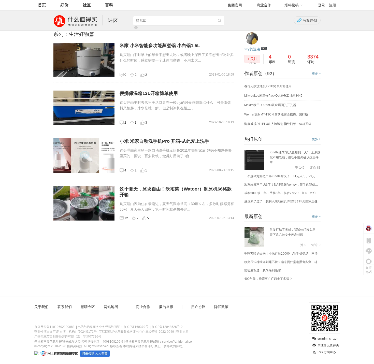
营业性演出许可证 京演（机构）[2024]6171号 (65, 331)
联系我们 (64, 307)
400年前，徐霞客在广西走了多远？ (268, 279)
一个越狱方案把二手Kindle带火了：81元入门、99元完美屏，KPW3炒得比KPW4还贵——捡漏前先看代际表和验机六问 (282, 176)
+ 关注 (252, 59)
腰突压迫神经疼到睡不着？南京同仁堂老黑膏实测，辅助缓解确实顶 (282, 262)
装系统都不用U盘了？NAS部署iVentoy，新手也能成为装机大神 (282, 184)
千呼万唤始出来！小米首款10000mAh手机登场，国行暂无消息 (282, 253)
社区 (87, 5)
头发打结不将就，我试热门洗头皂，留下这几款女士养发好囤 (294, 232)
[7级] (264, 49)
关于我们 (41, 307)
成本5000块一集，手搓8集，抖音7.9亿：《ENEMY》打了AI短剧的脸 (282, 193)
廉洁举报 (166, 307)
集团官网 (235, 5)
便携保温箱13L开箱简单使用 (149, 93)
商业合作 (264, 5)
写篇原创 (310, 20)
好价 (64, 5)
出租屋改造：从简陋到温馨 (262, 270)
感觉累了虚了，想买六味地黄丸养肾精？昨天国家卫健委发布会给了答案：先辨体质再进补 (282, 201)
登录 (321, 5)
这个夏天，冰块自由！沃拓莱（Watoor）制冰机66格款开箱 (176, 191)
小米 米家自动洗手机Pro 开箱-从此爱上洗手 (164, 141)
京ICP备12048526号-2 (167, 327)
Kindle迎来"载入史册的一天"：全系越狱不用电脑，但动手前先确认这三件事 (295, 157)
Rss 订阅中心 (327, 352)
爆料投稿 (291, 5)
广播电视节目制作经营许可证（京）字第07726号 (67, 336)
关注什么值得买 (328, 345)
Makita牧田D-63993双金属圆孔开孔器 (270, 105)
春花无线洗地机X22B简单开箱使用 (268, 86)
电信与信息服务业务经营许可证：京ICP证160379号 (113, 327)
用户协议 (198, 307)
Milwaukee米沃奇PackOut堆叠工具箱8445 (273, 95)
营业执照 (182, 331)
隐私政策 (221, 307)
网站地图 (111, 307)
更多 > (316, 73)
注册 (332, 5)
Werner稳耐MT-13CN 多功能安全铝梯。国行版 (276, 114)
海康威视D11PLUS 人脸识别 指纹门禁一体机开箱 (277, 124)
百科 (109, 5)
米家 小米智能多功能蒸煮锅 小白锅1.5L (160, 45)
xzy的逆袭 (252, 49)
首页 (42, 5)
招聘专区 (88, 307)
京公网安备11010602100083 (54, 327)
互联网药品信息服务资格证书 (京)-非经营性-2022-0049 (136, 331)
